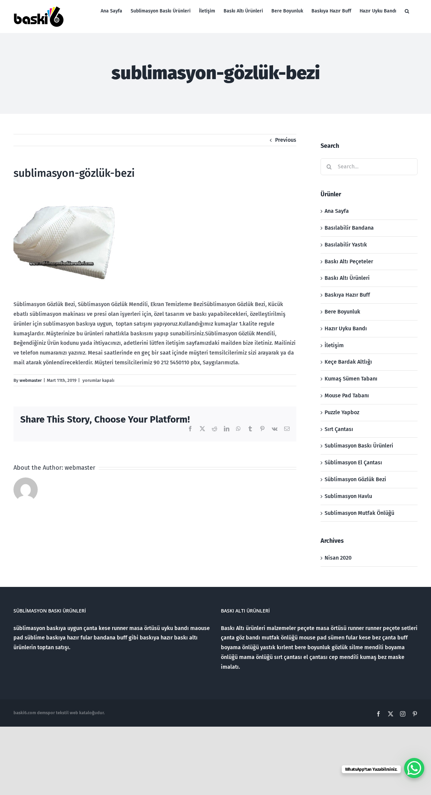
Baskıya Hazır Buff (347, 295)
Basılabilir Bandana (349, 228)
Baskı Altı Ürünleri (347, 278)
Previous (285, 140)
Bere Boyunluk (342, 311)
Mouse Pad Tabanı (347, 395)
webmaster (31, 380)
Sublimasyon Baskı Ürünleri (359, 445)
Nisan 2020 (338, 558)
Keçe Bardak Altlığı (348, 362)
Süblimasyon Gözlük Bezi (355, 479)
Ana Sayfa (337, 211)
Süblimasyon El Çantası (353, 462)
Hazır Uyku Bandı (346, 328)
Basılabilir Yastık (346, 244)
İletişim (334, 345)
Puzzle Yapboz (342, 412)
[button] (407, 11)
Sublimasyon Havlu (348, 496)
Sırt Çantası (339, 429)
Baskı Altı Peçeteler (349, 261)
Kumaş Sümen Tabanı (351, 378)
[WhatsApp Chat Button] (414, 768)
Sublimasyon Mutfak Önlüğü (359, 513)
